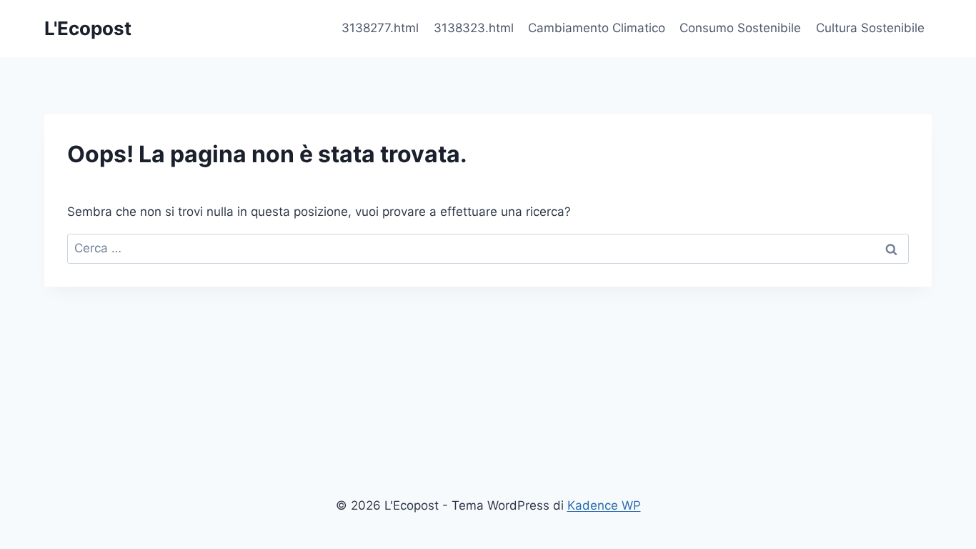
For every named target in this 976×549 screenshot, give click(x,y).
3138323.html (474, 28)
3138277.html (380, 28)
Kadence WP (604, 505)
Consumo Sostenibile (740, 28)
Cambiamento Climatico (596, 28)
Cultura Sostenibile (870, 28)
